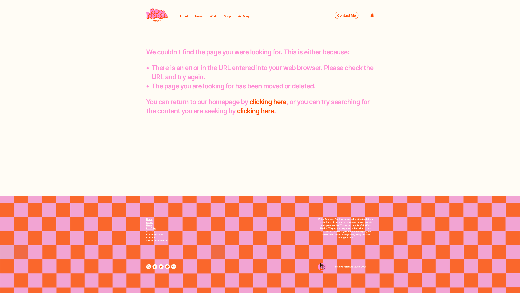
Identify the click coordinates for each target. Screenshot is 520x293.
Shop (227, 16)
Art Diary (244, 16)
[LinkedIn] (161, 266)
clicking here (268, 102)
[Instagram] (148, 266)
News (198, 16)
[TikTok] (154, 266)
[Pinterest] (167, 266)
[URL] (173, 266)
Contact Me (346, 15)
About (184, 16)
